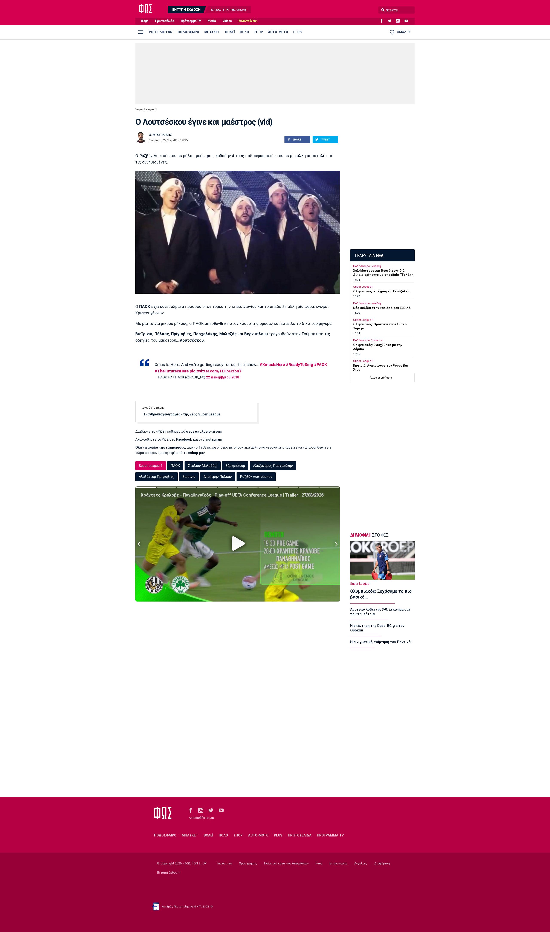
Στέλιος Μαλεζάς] (202, 466)
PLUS (297, 32)
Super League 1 (146, 109)
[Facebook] (383, 21)
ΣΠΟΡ (258, 32)
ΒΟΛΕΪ (230, 32)
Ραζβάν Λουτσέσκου (256, 477)
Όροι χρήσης (248, 863)
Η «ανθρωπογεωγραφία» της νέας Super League (181, 414)
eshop (193, 453)
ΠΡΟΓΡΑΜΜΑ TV (330, 835)
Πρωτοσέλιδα (164, 21)
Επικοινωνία (338, 863)
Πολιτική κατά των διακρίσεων (286, 863)
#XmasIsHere (272, 364)
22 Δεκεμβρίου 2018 (222, 377)
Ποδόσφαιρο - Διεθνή (367, 266)
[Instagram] (399, 21)
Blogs (144, 21)
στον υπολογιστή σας (204, 431)
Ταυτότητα (224, 863)
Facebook (184, 439)
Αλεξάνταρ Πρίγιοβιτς (156, 477)
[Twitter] (391, 21)
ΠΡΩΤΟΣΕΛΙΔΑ (300, 835)
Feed (319, 863)
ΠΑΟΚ (175, 466)
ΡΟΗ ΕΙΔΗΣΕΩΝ (161, 32)
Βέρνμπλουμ (235, 466)
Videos (227, 21)
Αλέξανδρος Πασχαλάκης (273, 466)
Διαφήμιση (382, 863)
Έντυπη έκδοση (168, 873)
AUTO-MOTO (278, 32)
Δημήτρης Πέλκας (217, 477)
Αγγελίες (360, 863)
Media (212, 21)
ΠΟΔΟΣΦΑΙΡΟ (188, 32)
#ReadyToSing (299, 364)
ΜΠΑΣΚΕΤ (212, 32)
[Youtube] (408, 21)
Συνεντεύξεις (247, 21)
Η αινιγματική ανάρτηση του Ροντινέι (381, 642)
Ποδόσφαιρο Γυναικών (367, 340)
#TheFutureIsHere (172, 371)
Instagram (213, 439)
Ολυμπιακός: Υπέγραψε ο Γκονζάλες (381, 291)
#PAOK (320, 364)
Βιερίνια (188, 477)
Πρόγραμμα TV (191, 21)
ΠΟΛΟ (244, 32)
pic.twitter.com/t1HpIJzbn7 (215, 371)
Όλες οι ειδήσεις (381, 377)
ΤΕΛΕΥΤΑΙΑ (368, 255)
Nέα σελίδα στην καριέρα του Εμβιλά (382, 308)
